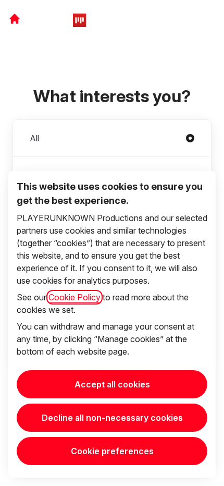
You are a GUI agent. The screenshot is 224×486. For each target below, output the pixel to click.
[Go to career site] (14, 19)
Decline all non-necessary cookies (112, 417)
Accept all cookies (112, 384)
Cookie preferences (112, 451)
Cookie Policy (74, 297)
